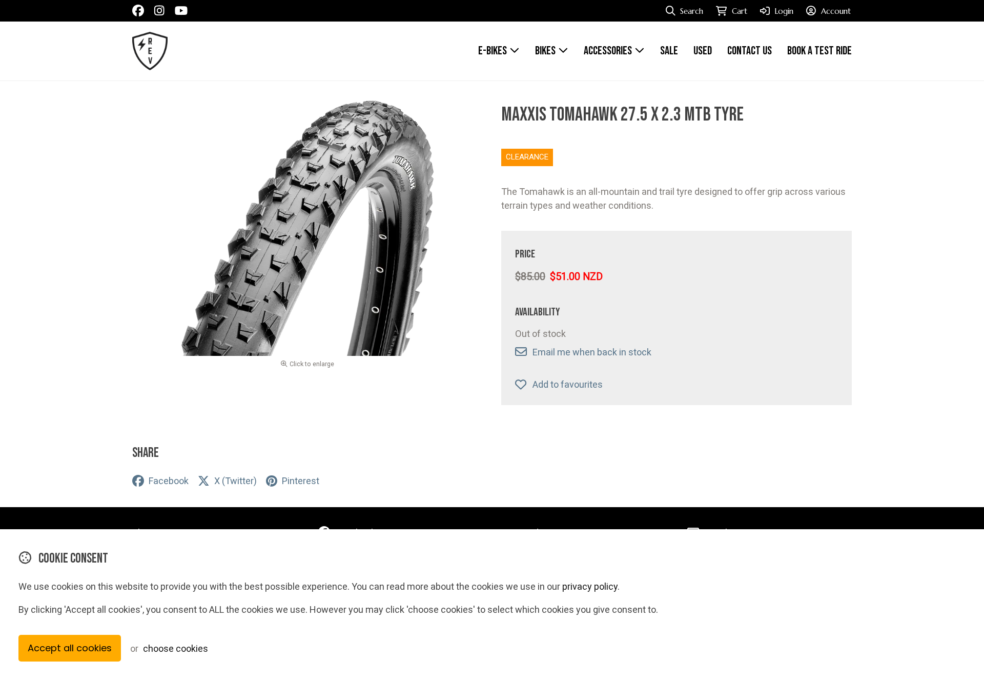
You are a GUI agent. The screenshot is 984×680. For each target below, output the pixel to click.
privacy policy (590, 586)
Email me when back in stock (591, 352)
